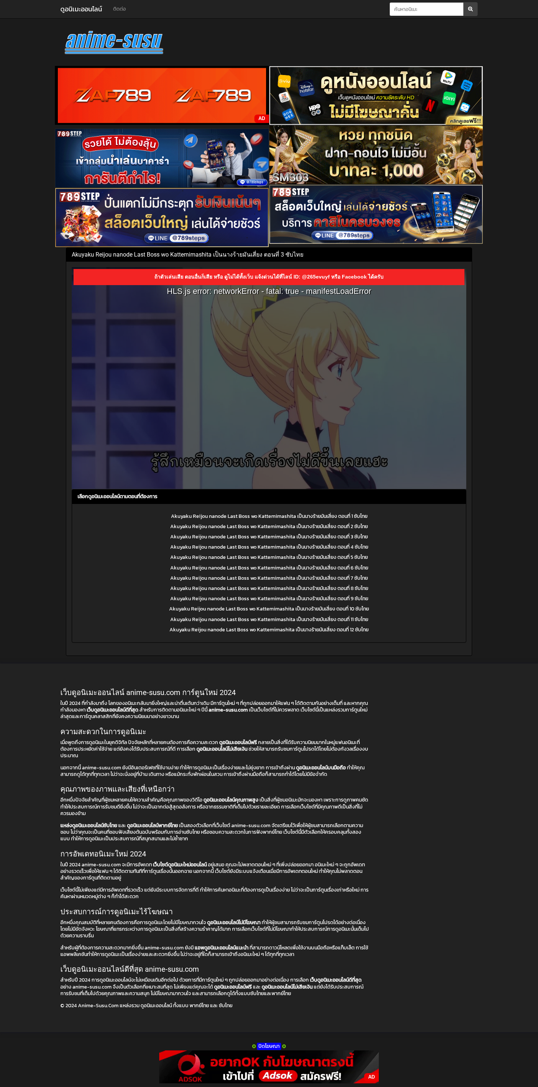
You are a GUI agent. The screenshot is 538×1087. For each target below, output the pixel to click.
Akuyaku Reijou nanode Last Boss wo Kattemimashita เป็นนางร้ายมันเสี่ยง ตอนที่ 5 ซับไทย (269, 557)
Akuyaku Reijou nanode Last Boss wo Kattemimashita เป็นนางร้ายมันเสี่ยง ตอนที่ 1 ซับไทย (269, 516)
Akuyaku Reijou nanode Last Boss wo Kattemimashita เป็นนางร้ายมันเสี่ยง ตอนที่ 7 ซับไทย (269, 578)
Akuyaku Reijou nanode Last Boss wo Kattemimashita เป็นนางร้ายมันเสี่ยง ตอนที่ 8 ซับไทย (269, 588)
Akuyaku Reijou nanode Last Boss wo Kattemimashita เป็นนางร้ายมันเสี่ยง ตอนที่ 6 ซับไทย (269, 568)
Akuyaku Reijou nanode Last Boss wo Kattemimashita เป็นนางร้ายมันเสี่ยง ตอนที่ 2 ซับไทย (269, 526)
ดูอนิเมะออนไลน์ (81, 9)
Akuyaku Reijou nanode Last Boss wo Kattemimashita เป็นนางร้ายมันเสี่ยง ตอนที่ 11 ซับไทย (269, 619)
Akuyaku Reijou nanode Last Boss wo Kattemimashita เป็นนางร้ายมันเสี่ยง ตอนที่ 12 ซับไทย (269, 630)
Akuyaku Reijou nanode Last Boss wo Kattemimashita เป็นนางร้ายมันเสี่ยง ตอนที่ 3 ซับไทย (269, 537)
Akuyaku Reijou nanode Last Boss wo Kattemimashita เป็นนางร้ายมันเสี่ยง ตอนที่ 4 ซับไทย (269, 547)
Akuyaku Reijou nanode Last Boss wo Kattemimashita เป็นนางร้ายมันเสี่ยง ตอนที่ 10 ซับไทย (269, 609)
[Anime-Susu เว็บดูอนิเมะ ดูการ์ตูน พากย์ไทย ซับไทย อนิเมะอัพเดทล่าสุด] (126, 44)
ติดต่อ (119, 9)
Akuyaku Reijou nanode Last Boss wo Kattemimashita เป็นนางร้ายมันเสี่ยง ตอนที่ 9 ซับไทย (269, 598)
